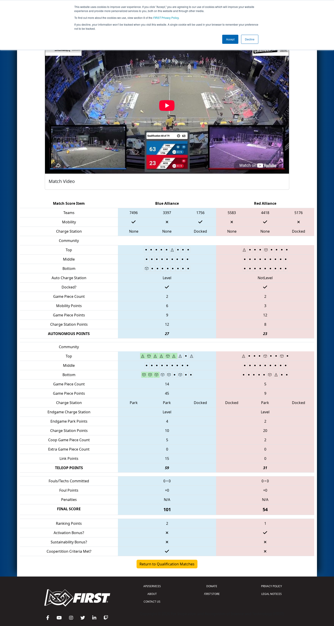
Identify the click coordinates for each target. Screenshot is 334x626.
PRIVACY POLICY (271, 586)
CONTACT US (152, 602)
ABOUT (152, 594)
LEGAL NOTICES (271, 594)
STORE (212, 594)
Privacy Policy (166, 18)
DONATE (211, 586)
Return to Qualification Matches (167, 564)
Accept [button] (230, 39)
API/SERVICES (152, 586)
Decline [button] (249, 39)
